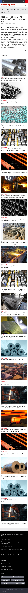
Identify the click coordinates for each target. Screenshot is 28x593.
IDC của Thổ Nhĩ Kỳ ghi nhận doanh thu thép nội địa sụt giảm (13, 477)
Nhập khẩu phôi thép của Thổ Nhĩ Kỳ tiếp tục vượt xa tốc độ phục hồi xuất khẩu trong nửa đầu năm (13, 149)
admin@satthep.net (7, 546)
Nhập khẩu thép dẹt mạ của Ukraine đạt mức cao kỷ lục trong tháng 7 (14, 173)
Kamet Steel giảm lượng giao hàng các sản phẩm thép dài (13, 453)
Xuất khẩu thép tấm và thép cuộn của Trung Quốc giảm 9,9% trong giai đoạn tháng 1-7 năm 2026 (13, 313)
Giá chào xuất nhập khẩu (17, 580)
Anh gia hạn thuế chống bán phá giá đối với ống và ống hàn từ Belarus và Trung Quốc (13, 243)
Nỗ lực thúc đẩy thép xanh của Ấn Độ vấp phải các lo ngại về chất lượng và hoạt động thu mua (13, 126)
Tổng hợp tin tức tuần (18, 577)
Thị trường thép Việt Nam (18, 583)
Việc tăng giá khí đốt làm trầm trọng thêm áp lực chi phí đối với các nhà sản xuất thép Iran (13, 430)
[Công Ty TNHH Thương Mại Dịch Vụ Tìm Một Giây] (8, 5)
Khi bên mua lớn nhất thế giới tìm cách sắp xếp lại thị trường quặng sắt (13, 383)
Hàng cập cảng (5, 580)
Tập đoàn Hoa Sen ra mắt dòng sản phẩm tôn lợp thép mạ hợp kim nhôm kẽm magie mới (13, 337)
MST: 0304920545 (5, 539)
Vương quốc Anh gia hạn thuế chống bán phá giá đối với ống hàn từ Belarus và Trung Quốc (13, 79)
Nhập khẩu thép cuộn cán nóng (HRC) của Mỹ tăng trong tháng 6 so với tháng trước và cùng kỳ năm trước (13, 290)
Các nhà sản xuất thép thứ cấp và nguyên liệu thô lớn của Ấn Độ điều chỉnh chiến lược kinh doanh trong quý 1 (14, 407)
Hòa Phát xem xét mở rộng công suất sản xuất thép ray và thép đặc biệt (13, 524)
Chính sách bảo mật (6, 566)
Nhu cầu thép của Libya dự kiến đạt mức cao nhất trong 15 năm (13, 266)
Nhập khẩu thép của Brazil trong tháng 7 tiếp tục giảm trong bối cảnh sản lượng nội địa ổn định (13, 196)
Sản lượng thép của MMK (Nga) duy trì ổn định (12, 359)
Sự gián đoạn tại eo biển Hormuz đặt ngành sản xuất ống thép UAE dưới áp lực (12, 219)
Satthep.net (16, 589)
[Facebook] (1, 1)
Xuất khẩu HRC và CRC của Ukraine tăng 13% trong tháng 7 (13, 500)
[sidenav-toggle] (25, 5)
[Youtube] (3, 1)
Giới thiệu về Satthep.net (7, 563)
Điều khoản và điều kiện (7, 569)
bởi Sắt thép (5, 23)
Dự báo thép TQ (6, 583)
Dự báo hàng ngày (6, 577)
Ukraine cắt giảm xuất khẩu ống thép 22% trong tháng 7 (13, 102)
